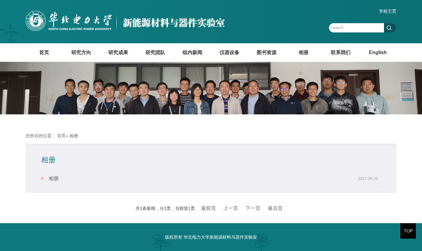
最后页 (275, 208)
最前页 (208, 208)
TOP (408, 230)
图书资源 (266, 52)
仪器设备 (229, 52)
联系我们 (341, 52)
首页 (44, 52)
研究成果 (118, 52)
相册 (304, 52)
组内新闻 (192, 52)
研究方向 (81, 52)
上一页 (230, 208)
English (378, 52)
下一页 (253, 208)
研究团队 (155, 52)
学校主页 (387, 11)
